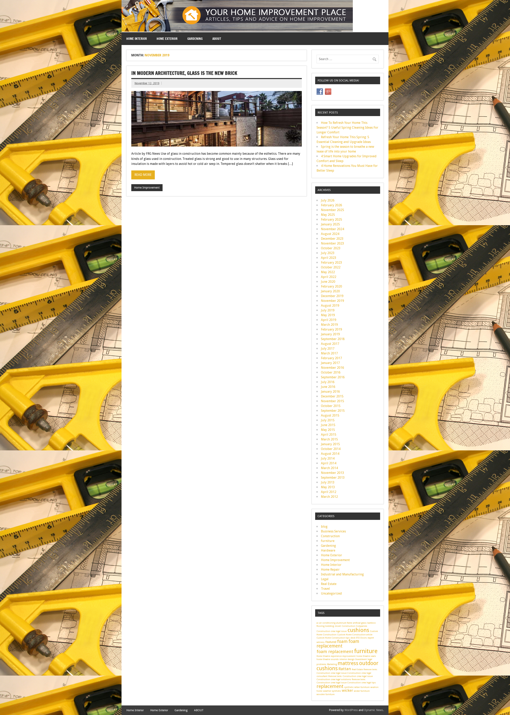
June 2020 (328, 282)
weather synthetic (332, 691)
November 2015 (332, 401)
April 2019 (328, 320)
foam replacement (338, 644)
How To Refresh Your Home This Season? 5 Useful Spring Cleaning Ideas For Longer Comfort (347, 127)
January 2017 (330, 363)
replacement (330, 686)
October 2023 (330, 248)
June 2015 (328, 425)
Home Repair (330, 569)
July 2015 (327, 420)
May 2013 (328, 487)
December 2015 (332, 396)
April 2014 (328, 463)
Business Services (333, 531)
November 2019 (332, 301)
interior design (347, 659)
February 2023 (331, 262)
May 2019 (328, 315)
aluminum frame (344, 623)
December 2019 (332, 296)
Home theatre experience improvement (336, 656)
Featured (330, 642)
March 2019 (329, 325)
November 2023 (332, 243)
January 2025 (330, 224)
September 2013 (333, 477)
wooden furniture (325, 694)
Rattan (344, 668)
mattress (348, 663)
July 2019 (327, 310)
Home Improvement (147, 187)
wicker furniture (362, 691)
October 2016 (330, 372)
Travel (325, 589)
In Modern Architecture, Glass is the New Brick (184, 73)
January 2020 (330, 291)
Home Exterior (167, 38)
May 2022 (328, 272)
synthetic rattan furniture (357, 687)
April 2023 (328, 258)
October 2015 (330, 406)
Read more (143, 175)
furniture (327, 541)
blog (324, 526)
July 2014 (327, 458)
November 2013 (332, 473)
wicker (347, 690)
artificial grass (360, 623)
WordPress (351, 710)
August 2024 (330, 234)
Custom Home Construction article (354, 634)
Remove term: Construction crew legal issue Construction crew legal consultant (347, 673)
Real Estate (328, 584)
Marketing (332, 664)
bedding (329, 626)
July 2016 (327, 382)
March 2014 (329, 468)
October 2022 (330, 267)
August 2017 (330, 344)
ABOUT (216, 38)
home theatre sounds (328, 659)
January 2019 (330, 334)
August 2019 (330, 305)
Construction (330, 536)
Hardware (328, 550)
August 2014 (330, 454)
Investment (361, 659)
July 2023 (327, 253)
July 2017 (327, 348)
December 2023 (332, 239)
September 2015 (333, 411)
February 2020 (331, 286)
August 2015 (330, 415)
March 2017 (329, 353)
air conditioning (327, 623)
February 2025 (331, 219)
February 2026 (331, 205)
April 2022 (328, 277)
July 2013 (327, 482)
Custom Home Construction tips (333, 638)
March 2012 (329, 497)
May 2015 (328, 430)
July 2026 (327, 200)
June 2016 (328, 387)
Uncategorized (331, 593)
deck (352, 638)
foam (342, 641)
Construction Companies (354, 626)
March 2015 (329, 439)
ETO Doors (361, 638)
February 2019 (331, 329)
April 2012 (328, 492)
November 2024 (332, 229)
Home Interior (136, 38)
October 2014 (330, 449)
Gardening (195, 38)
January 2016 (330, 391)
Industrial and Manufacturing (342, 574)
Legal (325, 579)
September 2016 (333, 377)
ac (318, 623)
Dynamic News (373, 710)
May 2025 (328, 215)
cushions (358, 630)
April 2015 (328, 434)
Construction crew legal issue (332, 631)
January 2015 (330, 444)
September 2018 (333, 339)
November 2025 (332, 210)
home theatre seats (366, 656)
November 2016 (332, 368)
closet (338, 626)
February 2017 (331, 358)
